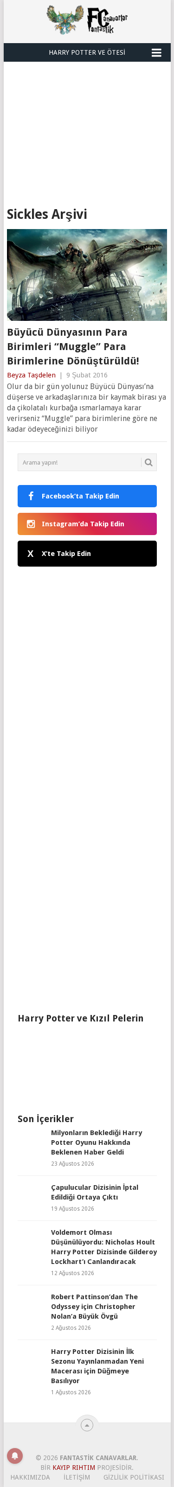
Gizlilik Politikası (133, 1477)
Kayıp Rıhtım (73, 1467)
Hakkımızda (30, 1477)
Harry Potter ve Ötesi (87, 52)
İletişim (77, 1477)
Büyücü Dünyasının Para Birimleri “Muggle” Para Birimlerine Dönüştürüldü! (73, 346)
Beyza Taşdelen (31, 375)
